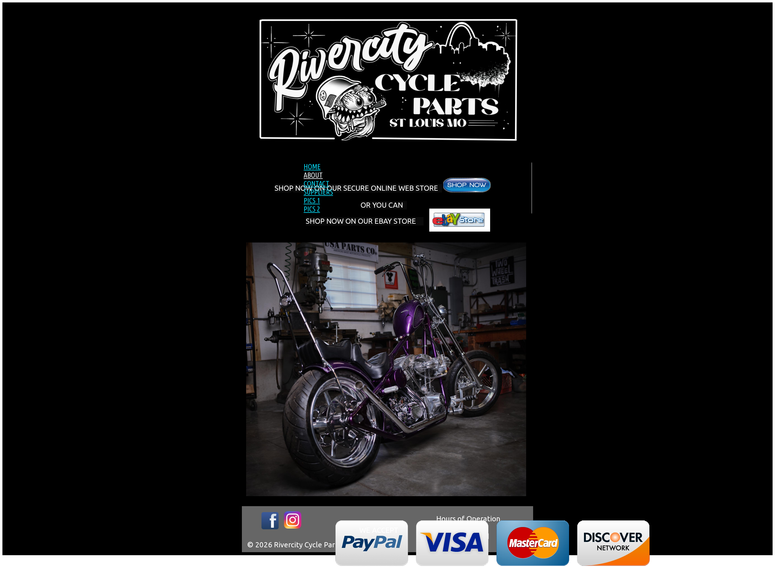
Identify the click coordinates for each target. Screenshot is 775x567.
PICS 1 (312, 200)
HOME (312, 167)
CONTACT (316, 184)
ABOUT (313, 175)
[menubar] (408, 188)
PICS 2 (312, 209)
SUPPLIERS (318, 192)
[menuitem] (415, 167)
